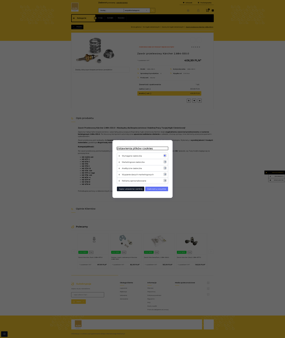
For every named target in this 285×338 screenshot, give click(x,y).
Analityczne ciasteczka (132, 168)
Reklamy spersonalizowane (134, 181)
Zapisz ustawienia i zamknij (130, 189)
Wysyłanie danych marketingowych (138, 175)
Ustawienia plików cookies (135, 148)
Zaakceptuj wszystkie (156, 189)
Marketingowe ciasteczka (133, 162)
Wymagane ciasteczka (132, 156)
